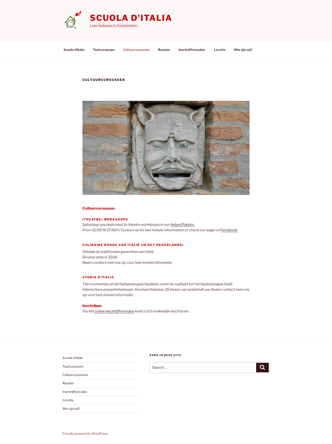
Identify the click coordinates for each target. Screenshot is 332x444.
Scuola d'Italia (131, 18)
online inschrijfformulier (114, 311)
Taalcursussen (104, 50)
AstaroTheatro (182, 224)
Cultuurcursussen (136, 50)
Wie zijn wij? (243, 50)
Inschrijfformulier (192, 50)
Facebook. (229, 230)
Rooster (164, 50)
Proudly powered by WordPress (85, 433)
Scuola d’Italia (73, 50)
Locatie (219, 50)
